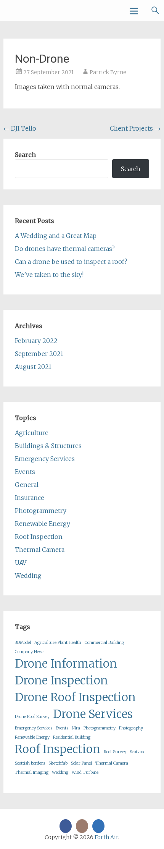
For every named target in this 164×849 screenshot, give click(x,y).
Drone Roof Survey (32, 716)
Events (25, 471)
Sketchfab (58, 763)
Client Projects (135, 128)
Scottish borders (30, 763)
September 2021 (39, 353)
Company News (29, 651)
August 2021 (33, 366)
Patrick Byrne (108, 72)
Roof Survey (115, 751)
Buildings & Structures (48, 446)
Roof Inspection (39, 536)
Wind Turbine (85, 772)
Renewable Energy (42, 523)
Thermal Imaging (31, 772)
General (27, 484)
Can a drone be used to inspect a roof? (71, 261)
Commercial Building (104, 642)
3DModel (23, 642)
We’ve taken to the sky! (49, 274)
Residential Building (71, 737)
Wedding (28, 575)
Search (25, 154)
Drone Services (93, 714)
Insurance (29, 497)
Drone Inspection (61, 680)
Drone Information (66, 664)
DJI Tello (19, 128)
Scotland (138, 751)
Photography (131, 728)
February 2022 (36, 340)
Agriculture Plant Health (57, 642)
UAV (20, 562)
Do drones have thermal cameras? (65, 248)
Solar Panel (81, 763)
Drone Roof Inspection (75, 697)
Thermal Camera (39, 549)
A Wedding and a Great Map (55, 235)
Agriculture (31, 433)
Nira (76, 728)
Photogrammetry (40, 510)
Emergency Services (45, 459)
